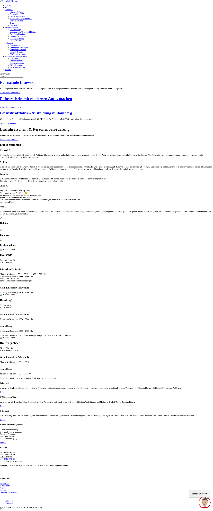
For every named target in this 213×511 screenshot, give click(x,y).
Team (12, 23)
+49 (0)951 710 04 (7, 459)
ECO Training (15, 41)
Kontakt (8, 70)
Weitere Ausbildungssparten (16, 56)
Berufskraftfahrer (11, 27)
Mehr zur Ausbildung (8, 123)
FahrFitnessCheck (17, 21)
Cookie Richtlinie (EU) (9, 492)
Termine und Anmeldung (9, 140)
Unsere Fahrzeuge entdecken (11, 107)
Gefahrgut (9, 43)
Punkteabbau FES (17, 14)
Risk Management (17, 65)
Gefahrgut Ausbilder (18, 50)
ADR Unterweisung (18, 54)
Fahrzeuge (14, 25)
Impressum (4, 484)
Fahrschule (9, 10)
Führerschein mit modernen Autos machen (36, 98)
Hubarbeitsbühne (16, 61)
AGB (2, 488)
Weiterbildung (15, 30)
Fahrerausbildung (16, 45)
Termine (8, 7)
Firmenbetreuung (16, 52)
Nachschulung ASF (17, 16)
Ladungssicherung (17, 38)
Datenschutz (5, 486)
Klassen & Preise (16, 12)
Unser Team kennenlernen (10, 93)
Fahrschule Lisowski (17, 82)
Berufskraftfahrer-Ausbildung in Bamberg (36, 113)
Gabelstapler (15, 58)
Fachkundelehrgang (17, 67)
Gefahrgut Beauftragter (19, 47)
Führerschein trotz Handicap (21, 19)
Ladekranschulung (17, 63)
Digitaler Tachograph (18, 36)
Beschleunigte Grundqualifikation (23, 32)
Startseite (8, 5)
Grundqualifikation (17, 34)
